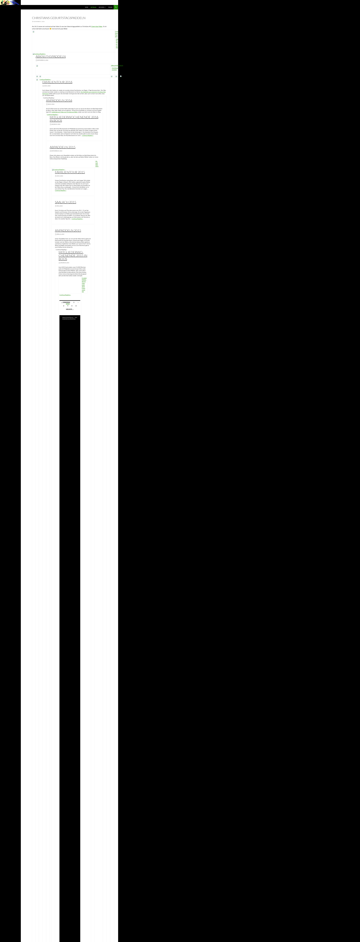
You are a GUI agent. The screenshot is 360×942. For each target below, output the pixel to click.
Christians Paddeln (117, 34)
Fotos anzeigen (83, 289)
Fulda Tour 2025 (45, 324)
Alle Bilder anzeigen (117, 43)
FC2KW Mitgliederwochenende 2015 (84, 282)
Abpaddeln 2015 (62, 147)
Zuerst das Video (96, 26)
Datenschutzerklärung (67, 317)
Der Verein (101, 7)
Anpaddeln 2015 (68, 230)
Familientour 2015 (70, 172)
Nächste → (70, 309)
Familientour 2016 (57, 82)
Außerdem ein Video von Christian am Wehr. (65, 112)
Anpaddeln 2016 (59, 100)
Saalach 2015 (65, 202)
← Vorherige (65, 302)
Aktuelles (93, 7)
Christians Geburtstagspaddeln (59, 18)
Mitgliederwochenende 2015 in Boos (73, 255)
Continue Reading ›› (40, 54)
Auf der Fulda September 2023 (48, 334)
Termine (110, 7)
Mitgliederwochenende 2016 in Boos (74, 118)
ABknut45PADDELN (51, 56)
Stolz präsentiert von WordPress (69, 318)
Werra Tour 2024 (45, 326)
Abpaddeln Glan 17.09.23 (47, 332)
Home (86, 7)
